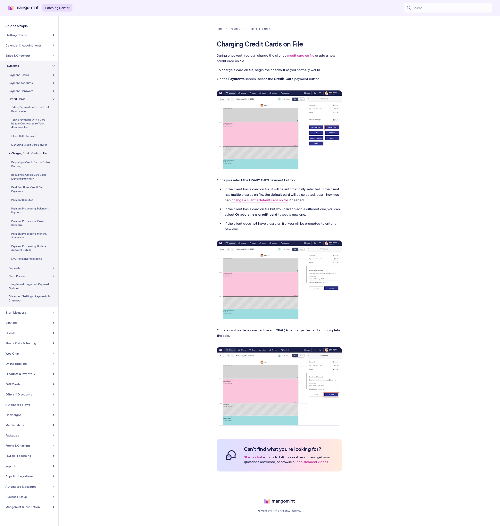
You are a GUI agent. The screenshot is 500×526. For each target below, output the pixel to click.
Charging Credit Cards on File (29, 153)
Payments (237, 29)
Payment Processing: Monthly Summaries (29, 235)
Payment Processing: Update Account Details (28, 248)
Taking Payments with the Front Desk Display (30, 109)
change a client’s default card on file (259, 200)
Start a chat (253, 457)
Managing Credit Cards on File (29, 145)
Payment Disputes (22, 200)
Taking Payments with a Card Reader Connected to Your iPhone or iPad (28, 123)
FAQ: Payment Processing (26, 258)
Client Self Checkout (24, 136)
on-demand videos (313, 462)
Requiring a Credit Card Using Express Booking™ (28, 176)
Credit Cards (260, 29)
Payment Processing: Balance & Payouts (30, 210)
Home (220, 29)
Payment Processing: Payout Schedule (28, 223)
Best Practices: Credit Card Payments (27, 189)
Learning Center (57, 8)
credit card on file (300, 55)
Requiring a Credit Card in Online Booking (30, 164)
